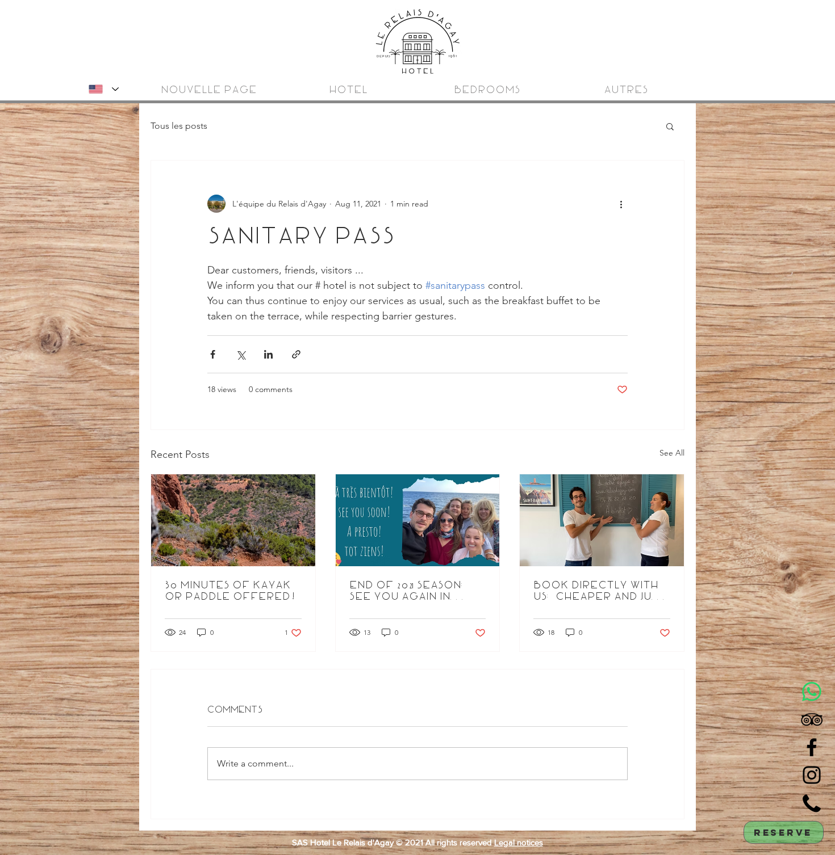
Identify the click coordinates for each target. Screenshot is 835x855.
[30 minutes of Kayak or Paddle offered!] (233, 520)
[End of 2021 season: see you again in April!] (418, 520)
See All (671, 453)
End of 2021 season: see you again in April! (408, 591)
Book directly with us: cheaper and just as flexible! (599, 591)
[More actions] (621, 203)
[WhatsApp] (812, 692)
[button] (670, 125)
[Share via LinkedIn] (268, 354)
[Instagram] (812, 775)
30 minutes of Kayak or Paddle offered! (230, 591)
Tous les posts (179, 125)
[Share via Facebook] (212, 354)
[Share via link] (296, 354)
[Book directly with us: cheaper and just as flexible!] (602, 520)
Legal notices (518, 842)
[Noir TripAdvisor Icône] (812, 719)
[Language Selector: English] (101, 89)
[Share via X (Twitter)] (240, 354)
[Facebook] (812, 747)
